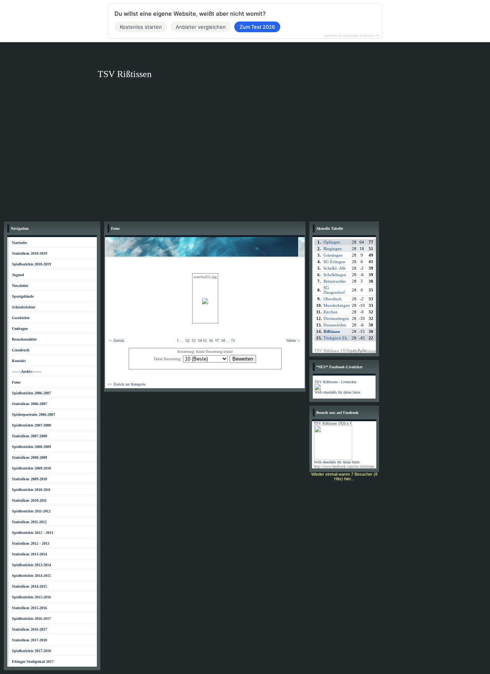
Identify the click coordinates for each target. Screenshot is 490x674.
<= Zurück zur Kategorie (126, 384)
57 (217, 340)
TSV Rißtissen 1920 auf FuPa (340, 350)
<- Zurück (116, 340)
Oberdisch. (333, 299)
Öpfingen (331, 242)
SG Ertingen (334, 261)
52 (187, 340)
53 (194, 340)
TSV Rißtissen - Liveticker (335, 382)
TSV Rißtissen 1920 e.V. (333, 423)
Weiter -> (293, 340)
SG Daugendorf (334, 290)
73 (233, 340)
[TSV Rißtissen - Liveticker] (318, 389)
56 (211, 340)
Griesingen (333, 255)
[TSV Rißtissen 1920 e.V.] (333, 458)
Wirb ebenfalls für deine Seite (337, 392)
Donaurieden (334, 325)
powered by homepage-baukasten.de (352, 36)
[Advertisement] (245, 160)
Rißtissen (331, 331)
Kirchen (330, 312)
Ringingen (332, 248)
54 (200, 340)
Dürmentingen (336, 318)
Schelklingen (334, 274)
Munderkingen (336, 305)
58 (223, 340)
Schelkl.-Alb (334, 268)
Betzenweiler (334, 281)
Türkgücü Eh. (335, 338)
